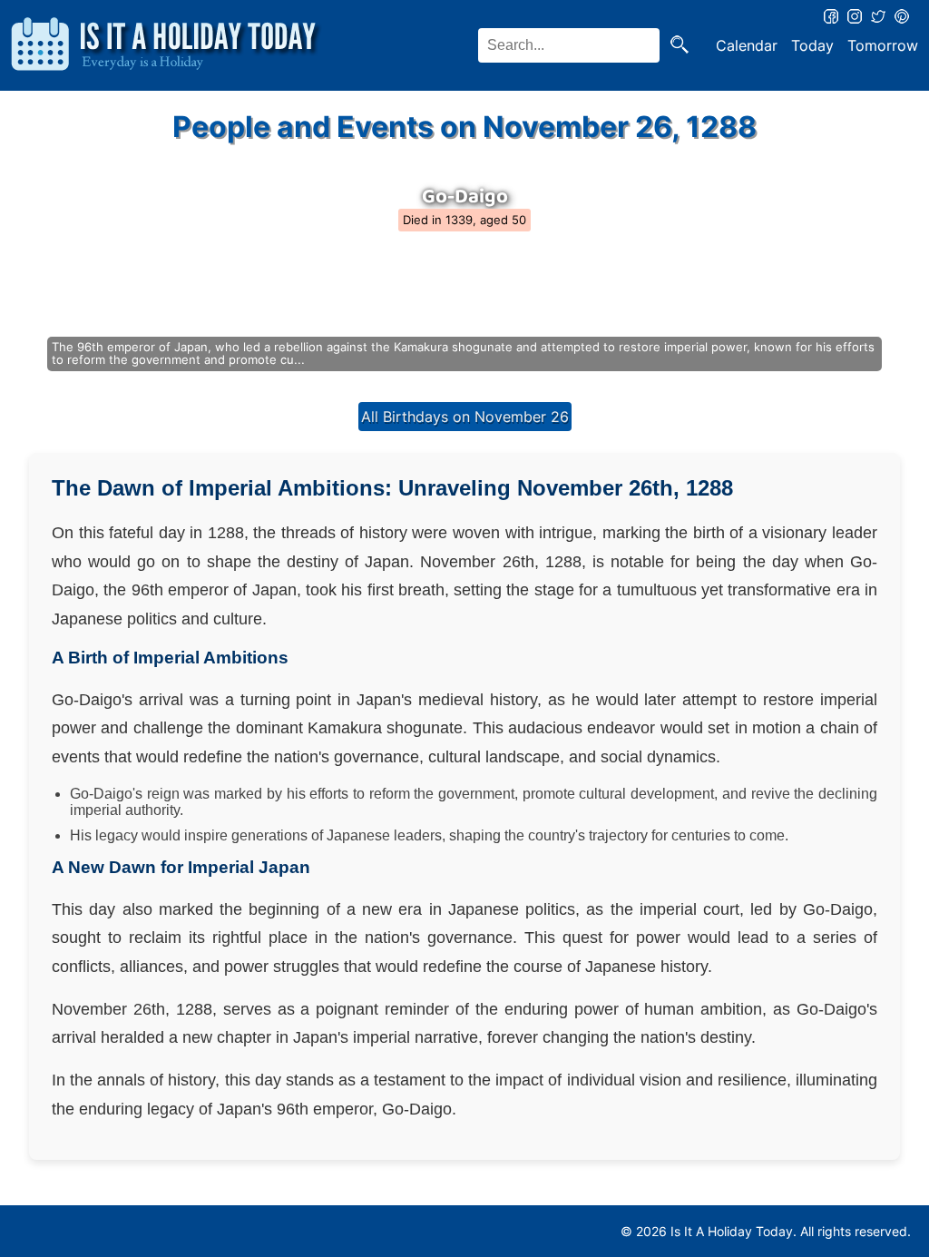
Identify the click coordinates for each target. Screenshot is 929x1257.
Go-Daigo (465, 197)
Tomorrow (882, 45)
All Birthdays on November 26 (465, 417)
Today (812, 45)
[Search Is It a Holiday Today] (679, 45)
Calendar (746, 45)
